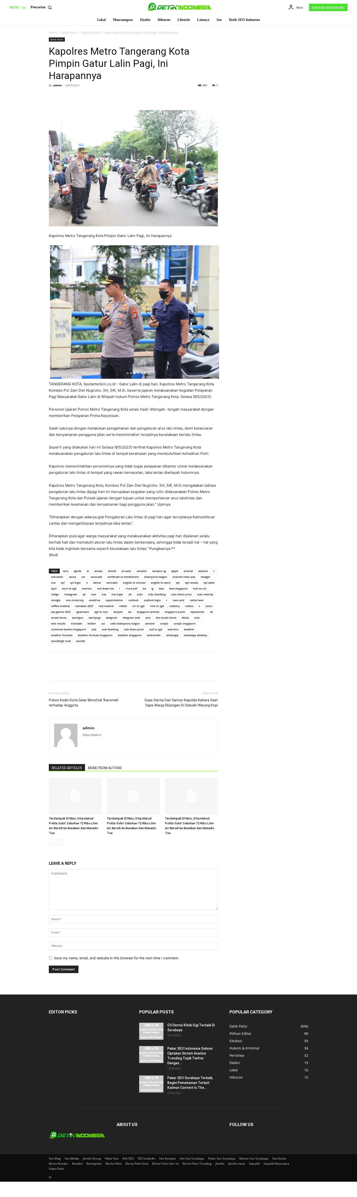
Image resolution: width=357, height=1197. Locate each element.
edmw (97, 582)
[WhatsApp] (87, 96)
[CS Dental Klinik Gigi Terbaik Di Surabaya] (151, 1031)
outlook (133, 600)
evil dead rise (105, 588)
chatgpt (205, 577)
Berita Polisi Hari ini (165, 1164)
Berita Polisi (114, 1164)
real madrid (106, 606)
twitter (91, 623)
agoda (77, 571)
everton (87, 588)
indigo (55, 594)
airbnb (112, 571)
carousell (96, 577)
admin (57, 85)
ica (144, 588)
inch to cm (199, 588)
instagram (70, 594)
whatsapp (172, 635)
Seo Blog (55, 1158)
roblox (189, 606)
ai (88, 571)
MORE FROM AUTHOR (105, 768)
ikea (161, 588)
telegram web (131, 617)
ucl (103, 623)
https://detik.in (92, 735)
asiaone (203, 571)
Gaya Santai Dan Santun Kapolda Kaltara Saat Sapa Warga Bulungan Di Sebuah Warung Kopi (181, 702)
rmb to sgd (157, 606)
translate (76, 623)
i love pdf (131, 588)
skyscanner (197, 612)
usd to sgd (155, 629)
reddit (123, 606)
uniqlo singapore (184, 623)
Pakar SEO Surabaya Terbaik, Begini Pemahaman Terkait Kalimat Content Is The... (190, 1083)
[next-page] (60, 843)
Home (53, 32)
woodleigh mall (61, 641)
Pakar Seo (112, 1158)
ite (130, 594)
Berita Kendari (58, 1164)
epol (54, 588)
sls (211, 612)
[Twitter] (65, 96)
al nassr (126, 571)
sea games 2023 (61, 612)
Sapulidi (254, 1164)
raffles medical (60, 606)
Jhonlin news (236, 1164)
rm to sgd (138, 606)
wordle (80, 641)
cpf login (75, 582)
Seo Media (72, 1158)
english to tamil (160, 582)
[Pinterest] (76, 96)
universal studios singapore (68, 629)
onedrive (94, 600)
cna (53, 582)
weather (189, 629)
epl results (191, 582)
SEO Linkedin (146, 1158)
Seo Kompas (167, 1158)
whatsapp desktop (195, 635)
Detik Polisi (69, 32)
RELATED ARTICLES (67, 768)
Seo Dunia (279, 1158)
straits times (59, 617)
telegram (111, 617)
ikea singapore (178, 588)
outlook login (152, 600)
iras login (117, 594)
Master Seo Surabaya (253, 1158)
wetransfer (154, 635)
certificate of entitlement (123, 577)
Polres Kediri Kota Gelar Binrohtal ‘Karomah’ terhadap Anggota (84, 702)
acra (65, 571)
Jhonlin (219, 1164)
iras (104, 594)
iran (93, 594)
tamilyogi (95, 617)
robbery (174, 606)
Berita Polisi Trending (197, 1164)
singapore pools (175, 612)
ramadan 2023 (84, 606)
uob (93, 629)
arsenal (188, 571)
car (83, 577)
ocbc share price (181, 594)
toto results (58, 623)
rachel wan (197, 600)
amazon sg (159, 571)
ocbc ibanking (157, 594)
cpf (63, 582)
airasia (98, 571)
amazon (142, 571)
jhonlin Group (92, 1158)
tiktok (185, 617)
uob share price (134, 629)
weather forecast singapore (95, 635)
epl (178, 582)
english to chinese (134, 582)
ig (152, 588)
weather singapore (130, 635)
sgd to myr (101, 612)
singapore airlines (148, 612)
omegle (55, 600)
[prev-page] (52, 843)
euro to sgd (69, 588)
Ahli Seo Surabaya (192, 1158)
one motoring (75, 600)
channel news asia (183, 577)
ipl (84, 594)
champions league (155, 577)
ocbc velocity (205, 594)
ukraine (150, 623)
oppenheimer (114, 600)
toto (197, 617)
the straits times (166, 617)
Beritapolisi (94, 1164)
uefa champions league (125, 623)
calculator (57, 577)
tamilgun (77, 617)
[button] (42, 7)
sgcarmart (82, 612)
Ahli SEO (128, 1158)
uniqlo (164, 623)
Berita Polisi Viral (137, 1164)
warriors (173, 629)
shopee (118, 612)
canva (72, 577)
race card (178, 600)
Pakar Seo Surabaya (221, 1158)
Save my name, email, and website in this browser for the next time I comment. (116, 958)
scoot (208, 606)
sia (129, 612)
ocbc (140, 594)
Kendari (77, 1164)
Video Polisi (56, 1169)
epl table (209, 582)
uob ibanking (110, 629)
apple (174, 571)
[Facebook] (54, 96)
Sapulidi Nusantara (276, 1164)
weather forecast (61, 635)
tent (148, 617)
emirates (112, 582)
